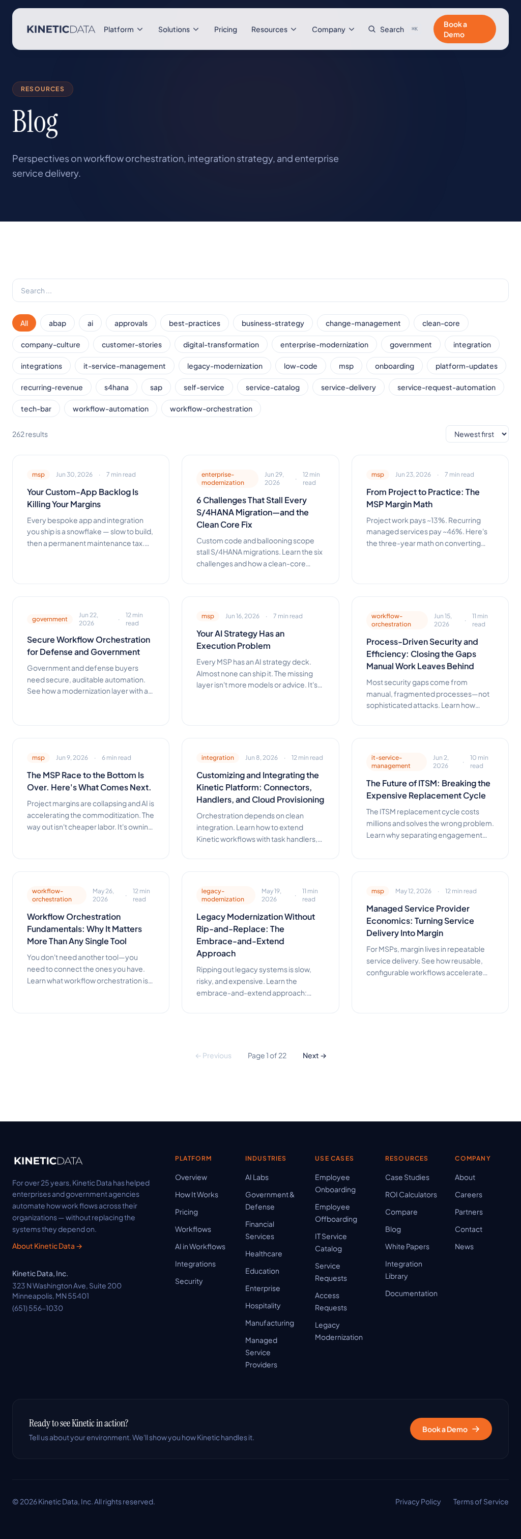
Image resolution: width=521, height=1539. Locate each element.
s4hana (116, 387)
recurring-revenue (52, 387)
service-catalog (273, 387)
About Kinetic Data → (47, 1245)
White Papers (407, 1246)
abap (57, 322)
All (24, 322)
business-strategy (273, 322)
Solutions (174, 29)
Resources (269, 29)
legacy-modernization (225, 365)
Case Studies (407, 1176)
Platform (119, 29)
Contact (468, 1228)
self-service (204, 387)
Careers (468, 1194)
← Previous (213, 1055)
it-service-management (124, 365)
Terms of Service (481, 1501)
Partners (469, 1211)
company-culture (50, 344)
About (465, 1176)
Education (262, 1270)
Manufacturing (269, 1322)
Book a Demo (455, 29)
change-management (363, 322)
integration (472, 344)
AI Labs (257, 1176)
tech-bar (36, 408)
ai (90, 322)
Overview (191, 1176)
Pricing (225, 29)
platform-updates (467, 365)
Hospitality (263, 1305)
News (464, 1246)
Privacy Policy (418, 1501)
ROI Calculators (411, 1194)
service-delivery (348, 387)
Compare (401, 1211)
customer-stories (132, 344)
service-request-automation (446, 387)
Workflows (193, 1228)
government (411, 344)
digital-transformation (221, 344)
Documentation (411, 1293)
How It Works (196, 1194)
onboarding (394, 365)
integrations (41, 365)
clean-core (441, 322)
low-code (300, 365)
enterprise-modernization (324, 344)
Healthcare (263, 1253)
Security (189, 1280)
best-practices (194, 322)
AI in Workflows (200, 1246)
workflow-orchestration (211, 408)
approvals (131, 322)
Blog (393, 1228)
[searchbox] (260, 290)
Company (328, 29)
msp (346, 365)
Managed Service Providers (261, 1352)
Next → (315, 1055)
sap (156, 387)
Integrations (195, 1263)
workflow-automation (111, 408)
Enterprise (262, 1288)
